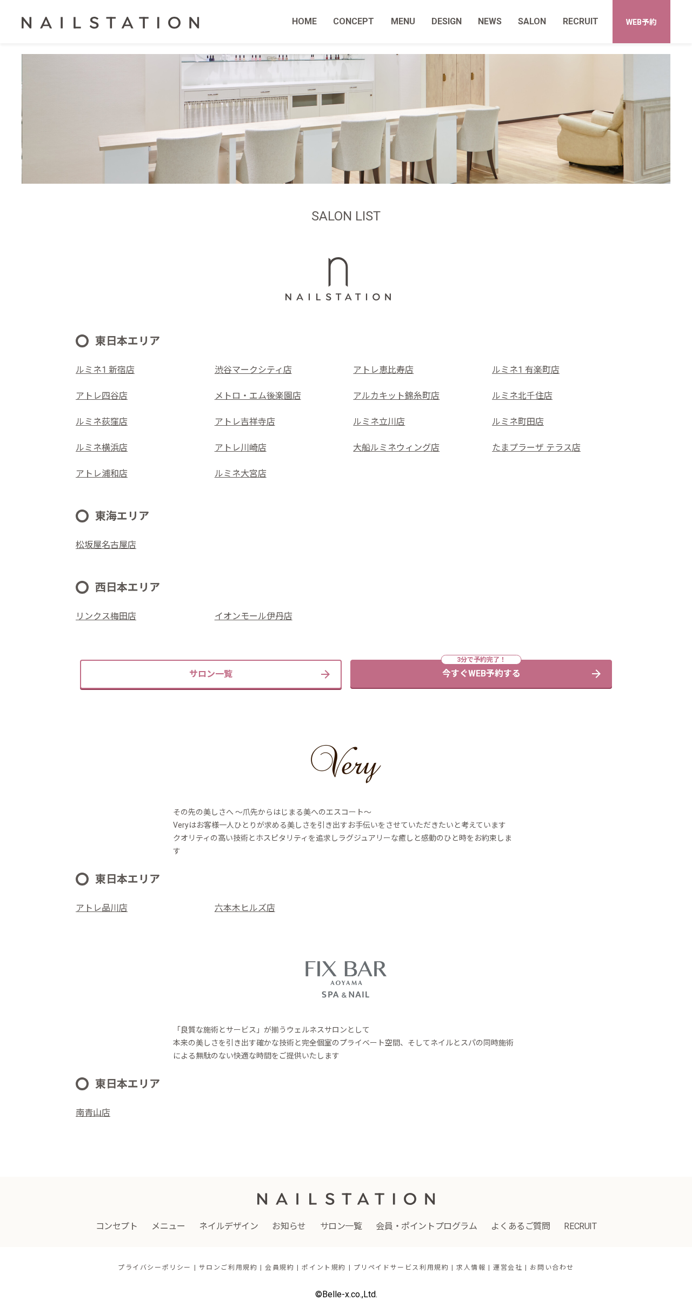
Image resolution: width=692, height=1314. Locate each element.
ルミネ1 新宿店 (105, 370)
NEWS (490, 21)
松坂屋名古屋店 (106, 545)
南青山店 (93, 1113)
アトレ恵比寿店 (383, 370)
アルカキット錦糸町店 (396, 396)
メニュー (168, 1226)
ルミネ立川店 (379, 422)
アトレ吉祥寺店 (245, 422)
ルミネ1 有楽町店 (526, 370)
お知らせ (288, 1226)
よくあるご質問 (520, 1226)
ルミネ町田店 (518, 422)
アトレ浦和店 (102, 473)
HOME (304, 21)
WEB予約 (641, 22)
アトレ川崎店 (241, 448)
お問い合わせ (552, 1267)
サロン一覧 (210, 674)
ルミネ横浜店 (102, 448)
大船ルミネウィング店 (396, 448)
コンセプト (117, 1226)
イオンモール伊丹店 (253, 616)
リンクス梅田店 (106, 616)
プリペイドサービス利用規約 (401, 1267)
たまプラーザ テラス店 (536, 448)
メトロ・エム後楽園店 (258, 396)
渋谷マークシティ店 (253, 370)
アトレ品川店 (102, 908)
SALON (532, 21)
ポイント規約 (324, 1267)
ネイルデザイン (228, 1226)
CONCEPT (353, 21)
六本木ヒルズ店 (245, 908)
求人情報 (470, 1267)
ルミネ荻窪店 (102, 422)
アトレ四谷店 (102, 396)
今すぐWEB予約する (481, 673)
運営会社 (507, 1267)
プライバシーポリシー (154, 1267)
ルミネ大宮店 (241, 473)
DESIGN (446, 21)
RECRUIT (580, 21)
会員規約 (279, 1267)
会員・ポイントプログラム (426, 1226)
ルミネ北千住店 (522, 396)
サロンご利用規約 (228, 1267)
